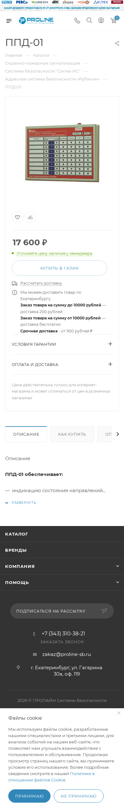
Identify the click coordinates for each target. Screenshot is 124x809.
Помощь (17, 582)
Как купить (72, 434)
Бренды (16, 550)
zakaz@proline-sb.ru (66, 654)
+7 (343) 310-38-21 (63, 633)
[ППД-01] (62, 152)
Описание (26, 434)
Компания (20, 566)
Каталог (16, 533)
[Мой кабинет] (101, 21)
